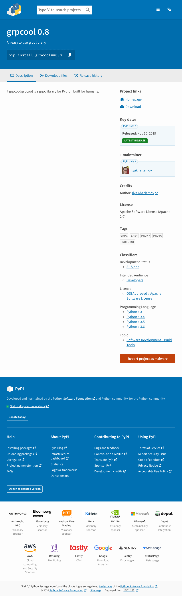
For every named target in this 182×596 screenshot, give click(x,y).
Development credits (108, 471)
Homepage (133, 99)
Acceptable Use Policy (153, 471)
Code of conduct (149, 459)
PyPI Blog (57, 448)
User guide (14, 459)
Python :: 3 (134, 311)
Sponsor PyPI (103, 465)
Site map (95, 590)
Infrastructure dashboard (60, 456)
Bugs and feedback (106, 448)
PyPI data (128, 126)
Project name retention (22, 465)
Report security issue (152, 454)
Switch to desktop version (25, 489)
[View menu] (158, 9)
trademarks (105, 586)
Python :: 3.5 (136, 321)
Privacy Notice (148, 465)
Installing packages (19, 448)
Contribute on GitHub (108, 454)
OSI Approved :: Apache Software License (144, 296)
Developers (135, 280)
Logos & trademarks (64, 470)
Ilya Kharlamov (143, 193)
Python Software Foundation (72, 398)
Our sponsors (60, 475)
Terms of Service (149, 448)
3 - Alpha (133, 266)
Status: (28, 406)
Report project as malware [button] (148, 358)
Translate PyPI (103, 459)
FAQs (10, 471)
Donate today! (17, 417)
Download (133, 106)
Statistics (57, 464)
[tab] (21, 75)
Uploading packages (20, 454)
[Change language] (169, 9)
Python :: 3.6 (136, 326)
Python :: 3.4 (136, 316)
